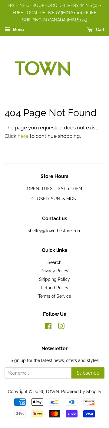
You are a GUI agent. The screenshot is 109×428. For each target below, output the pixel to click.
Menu (18, 29)
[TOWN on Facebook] (48, 327)
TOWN (52, 391)
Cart (99, 29)
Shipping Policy (54, 279)
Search (54, 262)
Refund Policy (54, 287)
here (23, 136)
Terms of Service (54, 296)
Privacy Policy (54, 270)
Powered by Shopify (81, 391)
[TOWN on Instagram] (61, 327)
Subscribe (88, 373)
